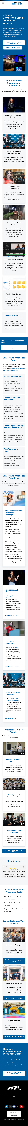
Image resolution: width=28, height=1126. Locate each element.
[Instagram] (10, 1106)
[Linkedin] (6, 1106)
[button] (3, 2)
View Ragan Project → (11, 718)
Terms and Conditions (14, 1112)
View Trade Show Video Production (14, 1036)
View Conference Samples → (13, 666)
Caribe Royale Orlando (13, 647)
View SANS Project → (11, 615)
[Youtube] (21, 1106)
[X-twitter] (17, 1106)
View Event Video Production (14, 998)
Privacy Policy (14, 1115)
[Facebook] (14, 1106)
